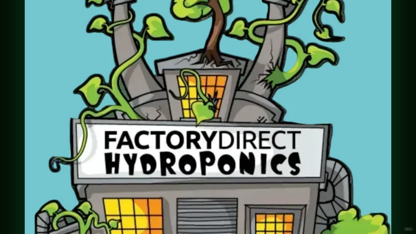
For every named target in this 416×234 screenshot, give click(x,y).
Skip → (408, 229)
